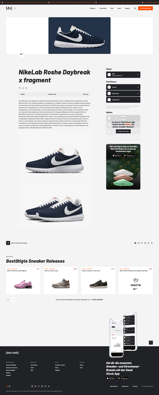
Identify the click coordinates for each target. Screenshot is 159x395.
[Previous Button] (8, 299)
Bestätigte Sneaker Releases (35, 261)
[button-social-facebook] (142, 243)
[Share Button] (20, 88)
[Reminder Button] (23, 88)
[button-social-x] (152, 243)
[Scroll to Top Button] (151, 343)
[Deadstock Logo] (9, 8)
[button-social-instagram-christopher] (135, 243)
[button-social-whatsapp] (145, 243)
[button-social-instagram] (139, 243)
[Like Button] (26, 88)
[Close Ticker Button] (152, 2)
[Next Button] (13, 299)
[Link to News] (15, 8)
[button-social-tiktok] (149, 243)
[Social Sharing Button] (8, 243)
